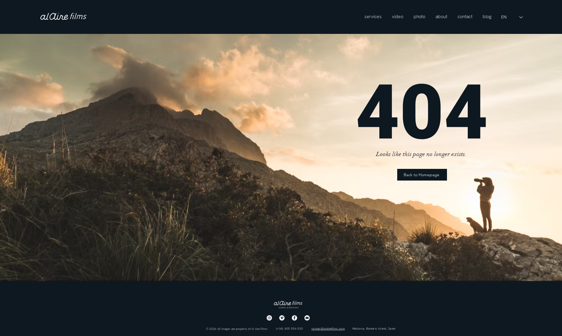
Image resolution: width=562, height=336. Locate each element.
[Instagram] (269, 318)
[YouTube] (307, 318)
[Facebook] (294, 318)
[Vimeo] (282, 318)
